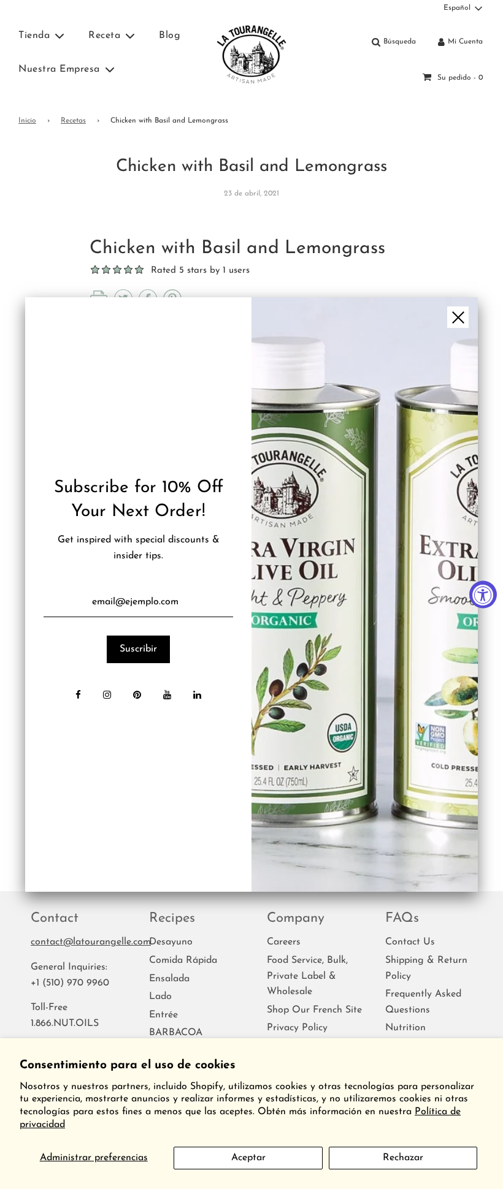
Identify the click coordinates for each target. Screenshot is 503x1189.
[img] (365, 594)
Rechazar (403, 1158)
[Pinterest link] (137, 696)
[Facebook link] (78, 696)
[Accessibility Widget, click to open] (483, 595)
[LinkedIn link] (197, 696)
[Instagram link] (107, 696)
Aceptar (248, 1158)
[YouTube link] (167, 696)
